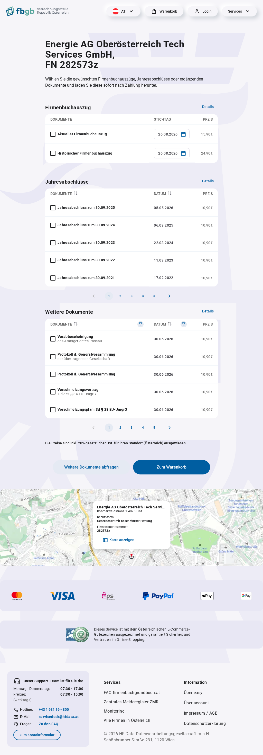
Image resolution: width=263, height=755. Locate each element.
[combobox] (172, 134)
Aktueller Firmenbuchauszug (82, 134)
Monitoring (114, 711)
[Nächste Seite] (169, 296)
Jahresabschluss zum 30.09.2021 (86, 278)
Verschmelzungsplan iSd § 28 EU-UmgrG (92, 409)
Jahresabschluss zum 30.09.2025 (86, 207)
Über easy (193, 692)
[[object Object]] (140, 324)
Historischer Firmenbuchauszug (85, 153)
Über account (196, 702)
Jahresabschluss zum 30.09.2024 (86, 225)
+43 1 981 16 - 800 (54, 709)
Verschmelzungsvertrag (78, 390)
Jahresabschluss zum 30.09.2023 (86, 242)
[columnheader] (97, 193)
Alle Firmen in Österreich (127, 720)
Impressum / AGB (201, 713)
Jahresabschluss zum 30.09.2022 (86, 260)
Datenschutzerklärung (205, 723)
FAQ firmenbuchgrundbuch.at (132, 692)
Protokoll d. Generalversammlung (86, 354)
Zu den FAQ (49, 724)
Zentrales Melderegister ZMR (131, 701)
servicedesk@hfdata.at (59, 717)
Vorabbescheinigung (75, 337)
